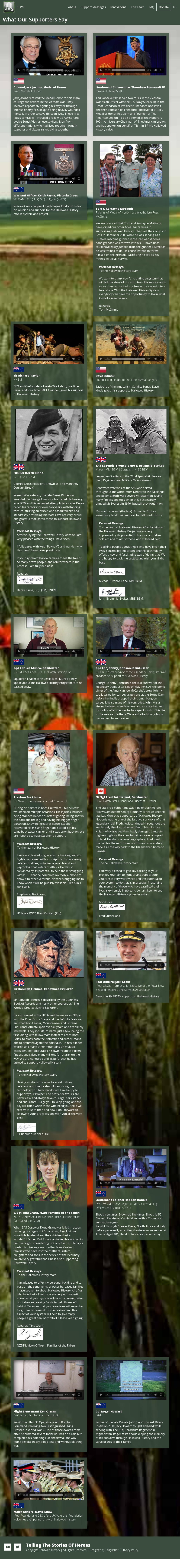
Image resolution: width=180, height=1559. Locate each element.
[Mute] (73, 70)
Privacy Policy (129, 1550)
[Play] (18, 70)
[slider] (46, 70)
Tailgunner (111, 1550)
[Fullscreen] (79, 70)
